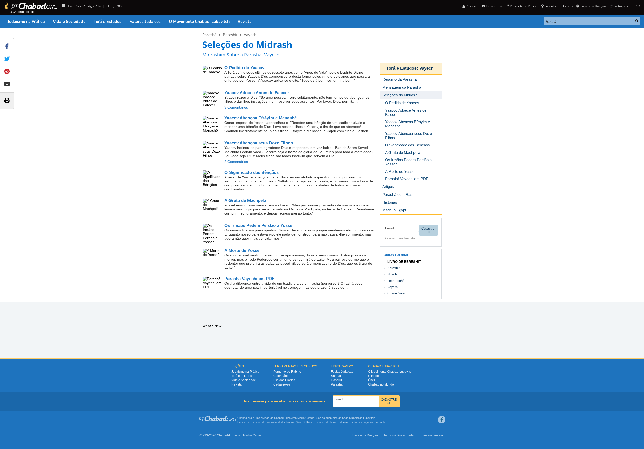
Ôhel (371, 380)
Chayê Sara (396, 293)
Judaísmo (343, 422)
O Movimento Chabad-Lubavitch (199, 21)
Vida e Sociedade (69, 21)
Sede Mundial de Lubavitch (358, 417)
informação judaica (363, 422)
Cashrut (336, 380)
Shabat (336, 376)
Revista (245, 21)
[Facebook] (441, 419)
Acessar (472, 6)
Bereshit (230, 34)
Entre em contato (431, 435)
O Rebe (373, 376)
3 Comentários (236, 107)
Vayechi (250, 34)
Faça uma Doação (593, 6)
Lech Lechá (395, 281)
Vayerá (392, 287)
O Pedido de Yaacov (244, 67)
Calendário (281, 376)
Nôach (392, 274)
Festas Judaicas (342, 371)
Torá (333, 422)
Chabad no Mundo (381, 384)
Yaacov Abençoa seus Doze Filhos (258, 143)
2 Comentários (236, 162)
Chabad (279, 417)
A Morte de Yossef (242, 250)
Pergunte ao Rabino (523, 6)
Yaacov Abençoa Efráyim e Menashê (260, 118)
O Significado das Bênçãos (251, 172)
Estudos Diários (284, 380)
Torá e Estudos (107, 21)
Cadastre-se (281, 384)
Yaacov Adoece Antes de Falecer (256, 92)
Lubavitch (291, 417)
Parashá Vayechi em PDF (249, 278)
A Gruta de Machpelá (245, 200)
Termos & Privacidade (399, 435)
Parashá (209, 34)
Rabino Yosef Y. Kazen (300, 422)
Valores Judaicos (145, 21)
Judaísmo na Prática (26, 21)
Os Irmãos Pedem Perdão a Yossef (259, 225)
